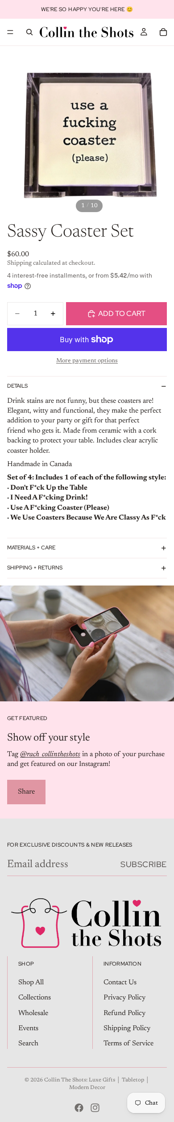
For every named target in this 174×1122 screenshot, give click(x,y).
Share (26, 791)
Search (28, 1043)
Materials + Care (31, 547)
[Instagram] (95, 1107)
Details (17, 385)
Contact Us (120, 982)
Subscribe (143, 864)
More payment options (87, 361)
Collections (34, 997)
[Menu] (10, 32)
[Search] (29, 32)
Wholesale (33, 1012)
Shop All (31, 982)
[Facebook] (79, 1107)
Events (28, 1028)
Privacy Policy (124, 997)
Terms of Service (128, 1043)
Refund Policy (124, 1012)
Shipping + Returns (34, 567)
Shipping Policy (127, 1028)
